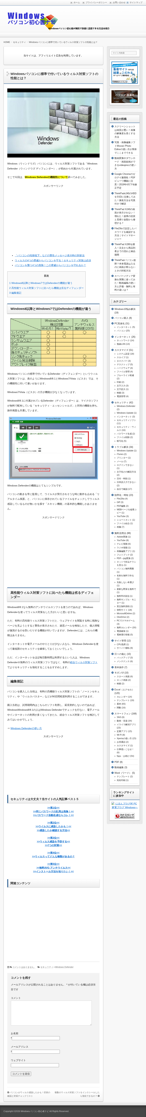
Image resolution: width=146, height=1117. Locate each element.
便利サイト (122, 610)
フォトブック (123, 555)
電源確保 (121, 631)
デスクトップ (123, 364)
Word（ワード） (122, 773)
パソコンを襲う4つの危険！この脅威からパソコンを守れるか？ (50, 265)
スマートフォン (122, 713)
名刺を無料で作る (125, 575)
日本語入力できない (126, 482)
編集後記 (15, 292)
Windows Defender (64, 967)
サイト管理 (120, 640)
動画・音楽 (122, 721)
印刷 (119, 382)
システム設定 (123, 354)
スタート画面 (123, 676)
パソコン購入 (121, 318)
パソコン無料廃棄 (125, 568)
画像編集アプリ (124, 551)
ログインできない (125, 465)
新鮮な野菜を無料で (126, 589)
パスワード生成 (124, 433)
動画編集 (119, 767)
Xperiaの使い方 (124, 738)
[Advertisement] (53, 218)
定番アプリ (122, 731)
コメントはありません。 (24, 967)
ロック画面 (122, 680)
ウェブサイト (18, 1060)
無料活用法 (120, 533)
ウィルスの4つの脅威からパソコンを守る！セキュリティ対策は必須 (53, 260)
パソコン (121, 330)
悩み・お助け (123, 756)
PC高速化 (119, 323)
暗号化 (120, 441)
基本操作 (119, 667)
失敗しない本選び (125, 582)
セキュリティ (46, 967)
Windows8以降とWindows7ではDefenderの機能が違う (40, 283)
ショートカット (124, 520)
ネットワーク (123, 340)
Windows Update (125, 413)
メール (120, 461)
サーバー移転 (123, 648)
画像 (119, 527)
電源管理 (121, 396)
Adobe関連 (122, 537)
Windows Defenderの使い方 (26, 728)
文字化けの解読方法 (126, 472)
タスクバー (122, 361)
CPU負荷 (121, 644)
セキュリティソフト (126, 420)
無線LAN (121, 344)
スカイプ (121, 357)
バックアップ (123, 657)
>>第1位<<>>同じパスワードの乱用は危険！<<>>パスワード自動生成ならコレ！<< (53, 811)
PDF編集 (121, 506)
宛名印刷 (121, 780)
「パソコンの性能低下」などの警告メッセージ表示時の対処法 (50, 255)
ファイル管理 (123, 371)
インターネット (124, 327)
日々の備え (120, 654)
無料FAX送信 (123, 596)
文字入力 (121, 385)
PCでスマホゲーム (126, 620)
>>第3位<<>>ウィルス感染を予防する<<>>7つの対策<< (53, 841)
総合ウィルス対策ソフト (84, 662)
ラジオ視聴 (122, 547)
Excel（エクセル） (124, 689)
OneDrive (121, 617)
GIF (118, 502)
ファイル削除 (123, 437)
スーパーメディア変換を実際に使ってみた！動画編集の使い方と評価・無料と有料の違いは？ (124, 283)
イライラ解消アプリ (126, 724)
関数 (119, 707)
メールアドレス (19, 1046)
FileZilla (120, 498)
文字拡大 (121, 389)
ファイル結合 (123, 523)
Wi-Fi (119, 735)
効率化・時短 (121, 495)
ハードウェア (123, 368)
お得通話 (121, 742)
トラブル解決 (121, 447)
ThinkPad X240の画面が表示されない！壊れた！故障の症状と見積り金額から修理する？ (124, 216)
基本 (119, 704)
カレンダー (122, 697)
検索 (119, 393)
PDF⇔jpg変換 (124, 558)
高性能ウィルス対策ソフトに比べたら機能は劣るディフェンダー (46, 288)
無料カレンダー (124, 627)
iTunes (120, 454)
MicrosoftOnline (124, 613)
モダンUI (119, 672)
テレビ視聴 (122, 544)
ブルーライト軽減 (125, 375)
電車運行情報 (123, 634)
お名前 (14, 1033)
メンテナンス (123, 661)
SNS (119, 717)
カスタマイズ (121, 350)
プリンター (122, 458)
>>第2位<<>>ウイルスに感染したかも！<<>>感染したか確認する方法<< (53, 826)
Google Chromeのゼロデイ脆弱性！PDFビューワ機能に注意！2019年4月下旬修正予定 (125, 181)
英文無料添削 (123, 606)
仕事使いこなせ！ (125, 749)
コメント (16, 998)
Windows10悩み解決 (124, 309)
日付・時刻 (122, 478)
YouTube (121, 516)
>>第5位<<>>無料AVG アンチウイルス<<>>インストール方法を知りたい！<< (53, 867)
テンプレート (123, 700)
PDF (116, 762)
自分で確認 (122, 489)
